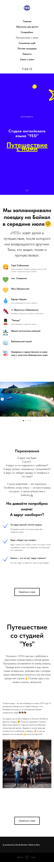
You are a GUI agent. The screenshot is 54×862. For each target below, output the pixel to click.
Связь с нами (27, 59)
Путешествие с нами (27, 37)
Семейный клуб (27, 43)
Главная (27, 21)
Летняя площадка (27, 48)
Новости (27, 54)
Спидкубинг (27, 32)
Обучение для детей (27, 26)
